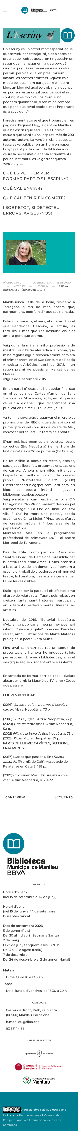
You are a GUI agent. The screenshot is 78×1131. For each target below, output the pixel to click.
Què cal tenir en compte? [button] (34, 197)
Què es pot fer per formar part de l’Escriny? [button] (36, 176)
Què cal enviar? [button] (23, 188)
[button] (5, 10)
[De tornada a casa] (39, 10)
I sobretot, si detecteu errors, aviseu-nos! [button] (31, 210)
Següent (62, 797)
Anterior (16, 797)
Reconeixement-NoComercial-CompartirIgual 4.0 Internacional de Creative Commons (32, 1120)
